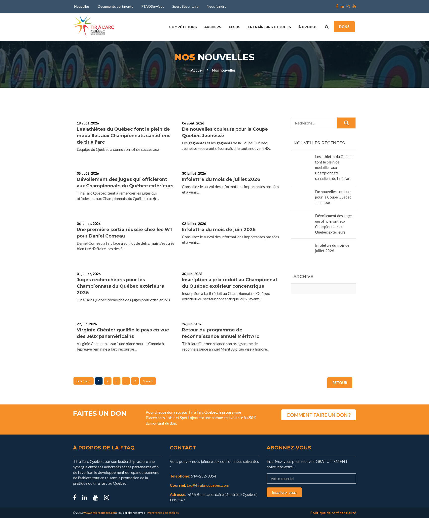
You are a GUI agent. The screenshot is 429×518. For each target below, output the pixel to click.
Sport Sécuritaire (185, 6)
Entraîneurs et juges (269, 27)
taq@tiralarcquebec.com (208, 485)
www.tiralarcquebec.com (100, 513)
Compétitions (183, 27)
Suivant (148, 381)
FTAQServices (153, 6)
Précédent (83, 381)
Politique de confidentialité (333, 513)
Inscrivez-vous (284, 492)
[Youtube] (353, 6)
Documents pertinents (115, 6)
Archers (212, 27)
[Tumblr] (95, 497)
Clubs (234, 27)
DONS (344, 27)
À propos (308, 27)
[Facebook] (337, 6)
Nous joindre (216, 6)
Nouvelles (82, 6)
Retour (339, 383)
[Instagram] (348, 6)
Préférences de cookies (163, 513)
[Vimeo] (106, 497)
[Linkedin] (342, 6)
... (126, 381)
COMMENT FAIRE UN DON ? (318, 415)
